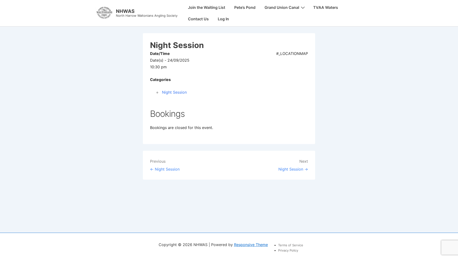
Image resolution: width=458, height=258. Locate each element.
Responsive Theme (251, 244)
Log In (223, 18)
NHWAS (125, 11)
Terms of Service (290, 245)
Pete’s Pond (244, 7)
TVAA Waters (325, 7)
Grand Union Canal (282, 7)
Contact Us (198, 18)
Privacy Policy (288, 250)
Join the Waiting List (206, 7)
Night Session (174, 92)
